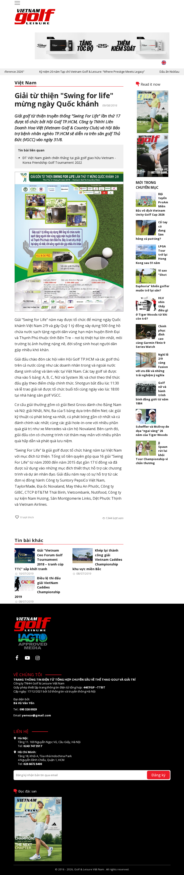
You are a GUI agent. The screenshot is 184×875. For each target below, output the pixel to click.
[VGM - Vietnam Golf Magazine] (35, 14)
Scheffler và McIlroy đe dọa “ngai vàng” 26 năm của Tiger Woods (152, 431)
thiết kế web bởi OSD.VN (92, 873)
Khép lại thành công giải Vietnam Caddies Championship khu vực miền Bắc (97, 559)
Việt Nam (25, 83)
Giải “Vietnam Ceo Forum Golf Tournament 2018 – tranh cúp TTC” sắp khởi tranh (39, 559)
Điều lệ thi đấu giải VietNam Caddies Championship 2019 (38, 587)
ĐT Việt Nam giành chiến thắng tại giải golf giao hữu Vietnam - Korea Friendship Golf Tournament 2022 (69, 160)
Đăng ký (158, 774)
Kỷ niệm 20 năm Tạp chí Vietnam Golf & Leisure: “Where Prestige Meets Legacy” (81, 72)
